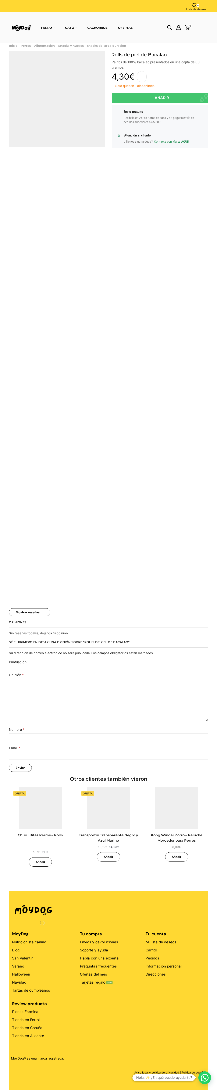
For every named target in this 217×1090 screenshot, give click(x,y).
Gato (69, 28)
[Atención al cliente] (118, 135)
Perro (46, 28)
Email (14, 748)
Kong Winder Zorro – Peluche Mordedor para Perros (176, 838)
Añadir (162, 98)
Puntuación (17, 662)
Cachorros (97, 28)
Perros (26, 46)
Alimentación (44, 46)
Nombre (16, 730)
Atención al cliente (137, 135)
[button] (204, 1077)
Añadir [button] (40, 862)
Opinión (16, 675)
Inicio (13, 46)
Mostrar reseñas (28, 612)
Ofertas (125, 28)
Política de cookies (194, 1072)
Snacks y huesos (71, 46)
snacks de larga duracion (106, 46)
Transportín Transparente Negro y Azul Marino (108, 838)
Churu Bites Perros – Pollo (40, 835)
